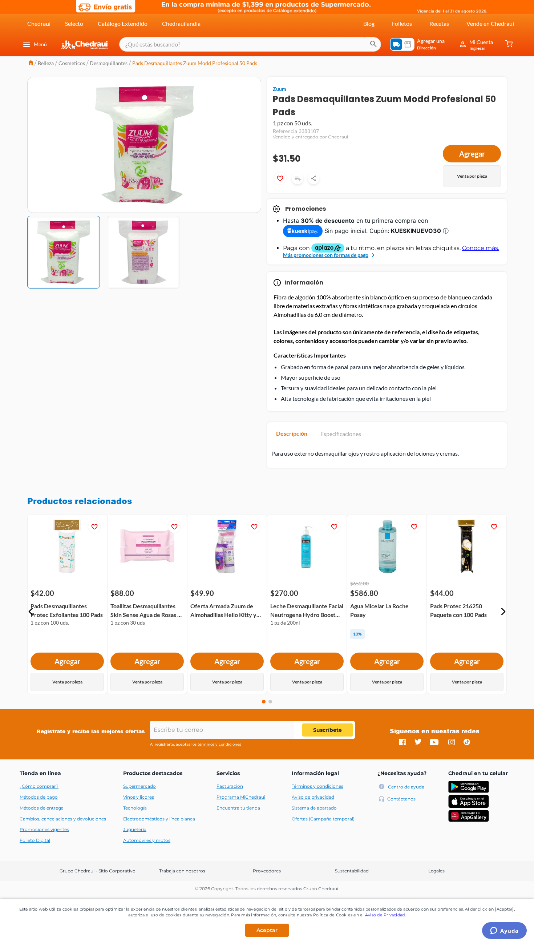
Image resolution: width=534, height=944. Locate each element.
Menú (40, 44)
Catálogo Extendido (122, 23)
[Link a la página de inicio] (31, 63)
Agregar (472, 153)
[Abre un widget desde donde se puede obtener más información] (504, 931)
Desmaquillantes (109, 63)
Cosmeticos (71, 63)
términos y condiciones (219, 744)
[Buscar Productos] (373, 44)
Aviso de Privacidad (385, 914)
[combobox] (250, 44)
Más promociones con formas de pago (325, 255)
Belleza (46, 63)
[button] (31, 611)
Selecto (74, 23)
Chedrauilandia (181, 23)
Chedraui (38, 23)
